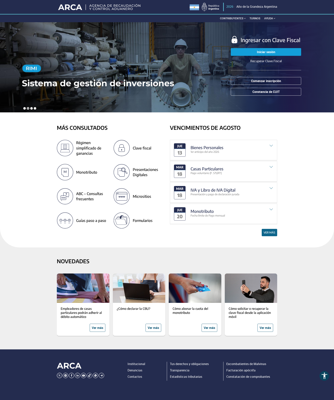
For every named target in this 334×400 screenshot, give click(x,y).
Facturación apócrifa (241, 370)
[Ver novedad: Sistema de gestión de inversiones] (167, 67)
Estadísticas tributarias (186, 377)
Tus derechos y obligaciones (189, 364)
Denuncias (135, 370)
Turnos (255, 18)
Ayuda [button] (269, 18)
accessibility (324, 375)
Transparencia (179, 370)
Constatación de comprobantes (248, 377)
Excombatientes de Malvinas (246, 364)
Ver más (269, 232)
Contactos (135, 377)
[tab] (223, 150)
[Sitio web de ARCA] (69, 366)
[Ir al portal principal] (99, 7)
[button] (223, 150)
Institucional (136, 364)
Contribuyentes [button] (232, 18)
